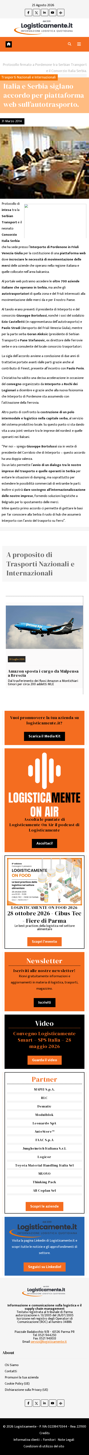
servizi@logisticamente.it (49, 1342)
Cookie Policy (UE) (17, 1383)
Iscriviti (44, 1003)
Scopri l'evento (44, 942)
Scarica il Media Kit (44, 736)
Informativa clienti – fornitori (34, 1440)
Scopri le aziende (44, 1206)
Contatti (11, 1371)
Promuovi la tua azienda (21, 1377)
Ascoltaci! (44, 843)
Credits (45, 1433)
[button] (69, 44)
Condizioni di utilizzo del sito (44, 1446)
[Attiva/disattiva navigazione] (79, 44)
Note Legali (66, 1440)
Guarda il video (44, 1060)
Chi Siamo (12, 1365)
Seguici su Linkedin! (44, 1267)
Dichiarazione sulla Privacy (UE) (26, 1390)
